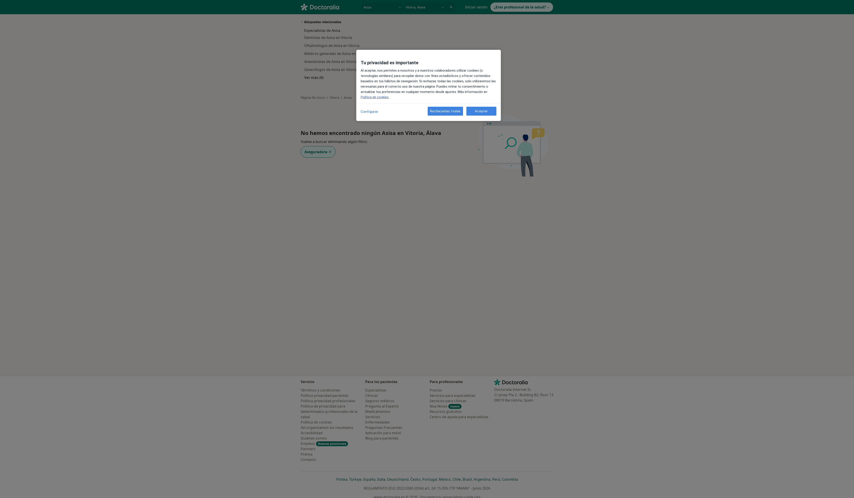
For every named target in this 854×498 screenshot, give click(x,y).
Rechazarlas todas (445, 111)
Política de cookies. (375, 97)
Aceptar (481, 111)
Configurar (369, 112)
